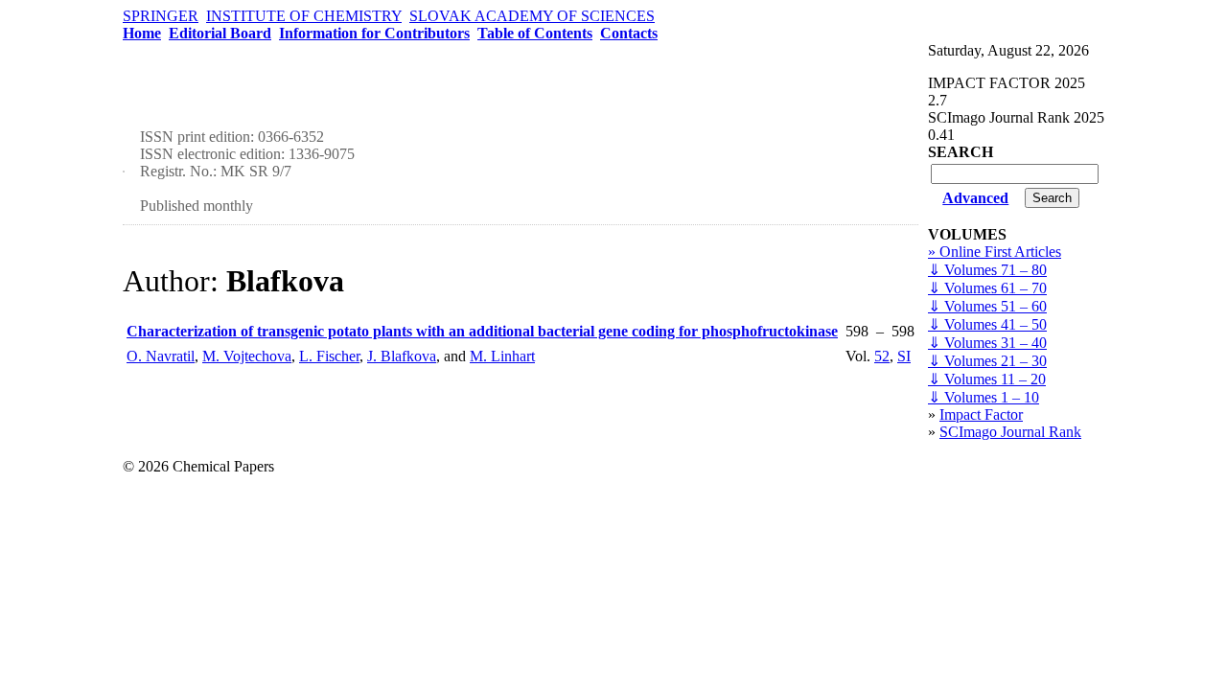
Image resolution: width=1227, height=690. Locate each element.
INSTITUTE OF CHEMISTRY (304, 16)
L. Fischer (329, 356)
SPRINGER (160, 16)
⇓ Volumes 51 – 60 (987, 306)
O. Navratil (161, 356)
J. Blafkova (401, 356)
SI (904, 356)
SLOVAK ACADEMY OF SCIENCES (532, 16)
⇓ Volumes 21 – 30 (987, 361)
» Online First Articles (994, 251)
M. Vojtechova (246, 356)
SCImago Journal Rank (1010, 432)
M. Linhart (502, 356)
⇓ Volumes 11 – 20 (987, 379)
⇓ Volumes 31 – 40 (987, 342)
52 (882, 356)
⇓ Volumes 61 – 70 (987, 288)
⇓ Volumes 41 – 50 (987, 324)
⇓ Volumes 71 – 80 (987, 270)
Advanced (975, 198)
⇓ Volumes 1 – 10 (983, 397)
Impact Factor (981, 414)
